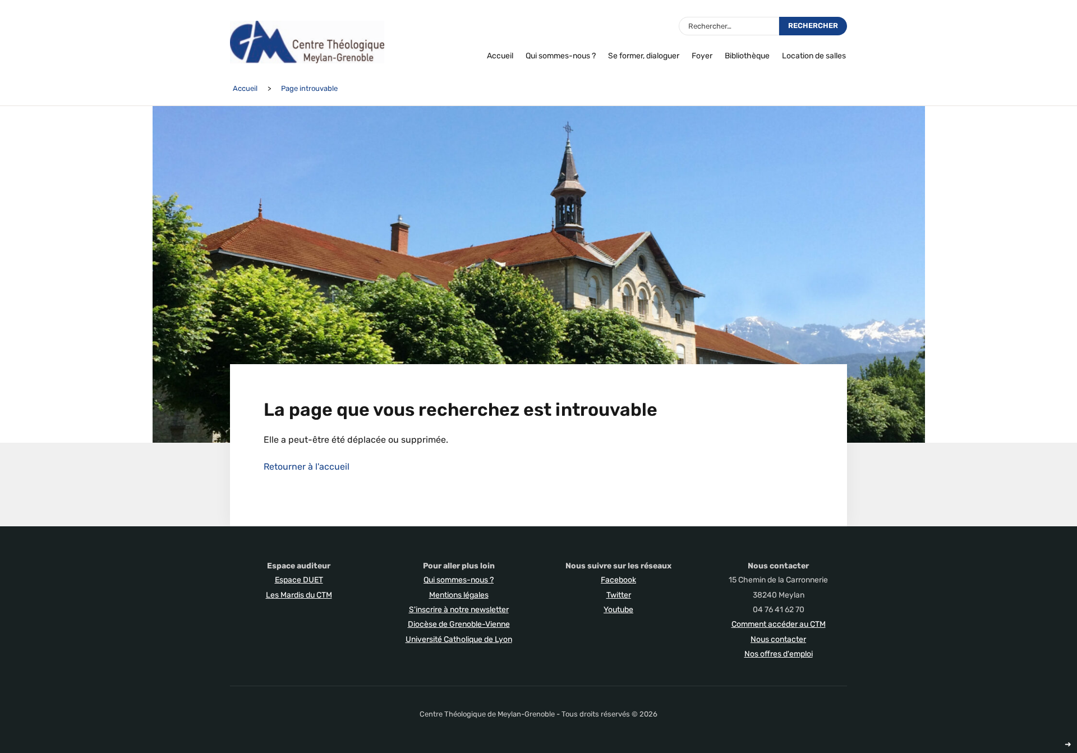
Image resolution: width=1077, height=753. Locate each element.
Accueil (500, 56)
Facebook (618, 580)
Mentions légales (459, 595)
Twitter (618, 595)
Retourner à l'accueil (306, 466)
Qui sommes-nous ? (561, 56)
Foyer (702, 56)
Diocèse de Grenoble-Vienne (459, 624)
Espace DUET (299, 580)
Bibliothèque (747, 56)
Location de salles (814, 56)
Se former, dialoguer (643, 56)
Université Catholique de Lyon (459, 639)
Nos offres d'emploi (778, 654)
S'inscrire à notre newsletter (459, 609)
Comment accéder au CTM (778, 624)
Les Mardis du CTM (299, 595)
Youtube (618, 609)
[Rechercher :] (729, 26)
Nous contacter (778, 639)
